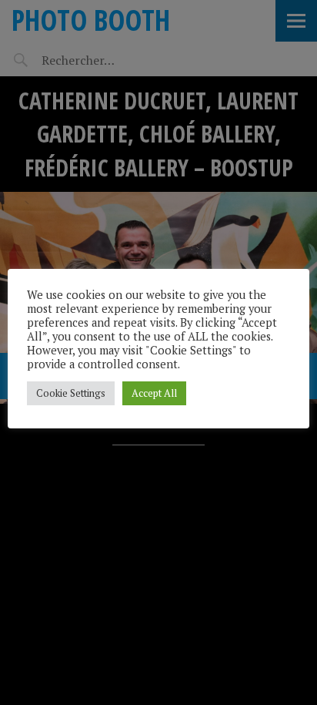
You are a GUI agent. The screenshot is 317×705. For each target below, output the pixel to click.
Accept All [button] (154, 393)
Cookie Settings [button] (70, 393)
